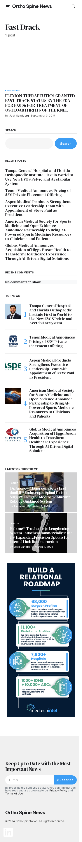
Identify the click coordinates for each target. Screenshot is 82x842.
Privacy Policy (58, 790)
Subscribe (65, 780)
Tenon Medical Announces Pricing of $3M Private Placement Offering (38, 192)
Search (10, 130)
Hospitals (13, 90)
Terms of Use (14, 793)
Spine (14, 483)
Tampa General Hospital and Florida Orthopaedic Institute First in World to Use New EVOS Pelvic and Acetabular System (39, 177)
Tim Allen (20, 506)
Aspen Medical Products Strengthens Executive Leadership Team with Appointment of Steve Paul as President (38, 208)
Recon (15, 524)
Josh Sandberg (23, 546)
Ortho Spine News (32, 6)
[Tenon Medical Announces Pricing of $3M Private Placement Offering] (13, 341)
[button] (7, 6)
